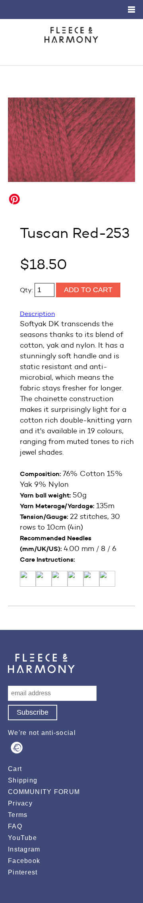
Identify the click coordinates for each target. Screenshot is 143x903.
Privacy (20, 803)
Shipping (22, 780)
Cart (15, 768)
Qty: (27, 290)
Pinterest (23, 872)
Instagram (24, 849)
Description (37, 314)
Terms (17, 814)
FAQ (15, 826)
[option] (71, 140)
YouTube (22, 837)
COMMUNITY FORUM (44, 791)
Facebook (24, 860)
